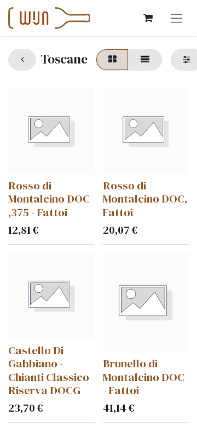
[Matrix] (112, 60)
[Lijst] (144, 60)
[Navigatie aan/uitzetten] (176, 18)
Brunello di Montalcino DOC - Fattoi (143, 377)
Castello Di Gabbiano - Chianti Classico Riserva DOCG (48, 370)
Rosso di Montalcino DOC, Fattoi (145, 199)
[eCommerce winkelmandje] (148, 18)
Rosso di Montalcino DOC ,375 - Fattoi (49, 199)
